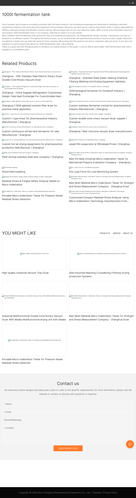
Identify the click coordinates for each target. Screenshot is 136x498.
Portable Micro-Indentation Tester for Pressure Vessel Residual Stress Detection (32, 197)
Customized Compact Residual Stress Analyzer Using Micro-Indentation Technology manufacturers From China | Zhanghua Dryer (99, 199)
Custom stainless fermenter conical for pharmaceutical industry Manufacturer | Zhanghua (100, 107)
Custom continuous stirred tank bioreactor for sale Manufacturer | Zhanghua (30, 133)
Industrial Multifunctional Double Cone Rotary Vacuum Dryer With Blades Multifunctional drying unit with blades (34, 318)
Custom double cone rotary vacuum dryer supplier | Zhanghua (98, 120)
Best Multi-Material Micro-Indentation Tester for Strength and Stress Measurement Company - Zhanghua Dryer (101, 184)
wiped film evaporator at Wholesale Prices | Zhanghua (99, 144)
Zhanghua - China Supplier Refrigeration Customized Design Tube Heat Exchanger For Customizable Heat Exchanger (31, 94)
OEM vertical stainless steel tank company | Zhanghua (32, 157)
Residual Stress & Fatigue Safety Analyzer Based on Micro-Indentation (31, 183)
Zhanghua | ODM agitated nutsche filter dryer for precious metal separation (29, 107)
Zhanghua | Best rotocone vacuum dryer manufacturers (100, 131)
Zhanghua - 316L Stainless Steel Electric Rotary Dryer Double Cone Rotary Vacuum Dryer (32, 78)
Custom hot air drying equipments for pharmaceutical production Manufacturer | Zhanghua (32, 146)
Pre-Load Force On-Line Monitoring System (93, 171)
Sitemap (97, 492)
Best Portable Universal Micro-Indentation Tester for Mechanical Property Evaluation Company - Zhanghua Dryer (99, 160)
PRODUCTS (105, 233)
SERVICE (116, 233)
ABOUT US (128, 233)
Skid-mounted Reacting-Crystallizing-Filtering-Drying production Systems (99, 274)
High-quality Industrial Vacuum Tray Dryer (25, 272)
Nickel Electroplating (13, 171)
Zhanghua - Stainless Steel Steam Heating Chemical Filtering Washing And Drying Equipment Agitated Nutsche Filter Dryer (98, 80)
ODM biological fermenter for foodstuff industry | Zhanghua (97, 92)
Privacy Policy (110, 492)
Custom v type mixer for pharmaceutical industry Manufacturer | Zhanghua (29, 120)
